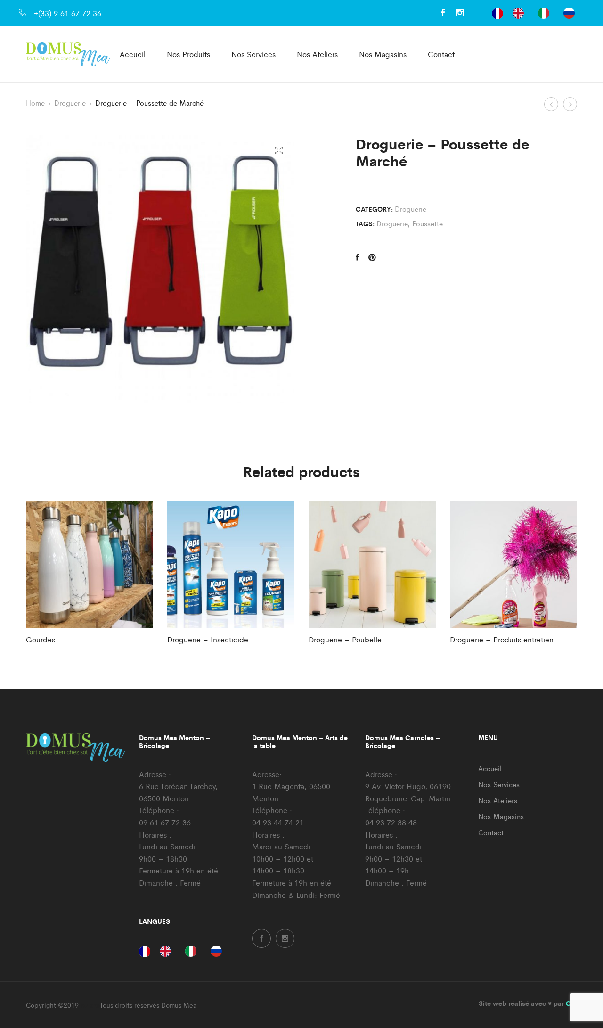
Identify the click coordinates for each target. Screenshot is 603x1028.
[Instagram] (460, 13)
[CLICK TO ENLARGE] (278, 150)
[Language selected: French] (538, 13)
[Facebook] (443, 13)
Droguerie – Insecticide (207, 639)
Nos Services (253, 54)
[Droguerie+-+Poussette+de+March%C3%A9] (372, 257)
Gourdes (40, 639)
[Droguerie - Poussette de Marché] (357, 257)
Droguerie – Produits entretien (502, 639)
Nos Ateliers (317, 54)
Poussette (427, 223)
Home (35, 102)
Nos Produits (188, 54)
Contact (441, 54)
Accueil (133, 54)
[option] (520, 13)
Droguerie (70, 102)
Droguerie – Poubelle (345, 639)
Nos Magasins (383, 54)
